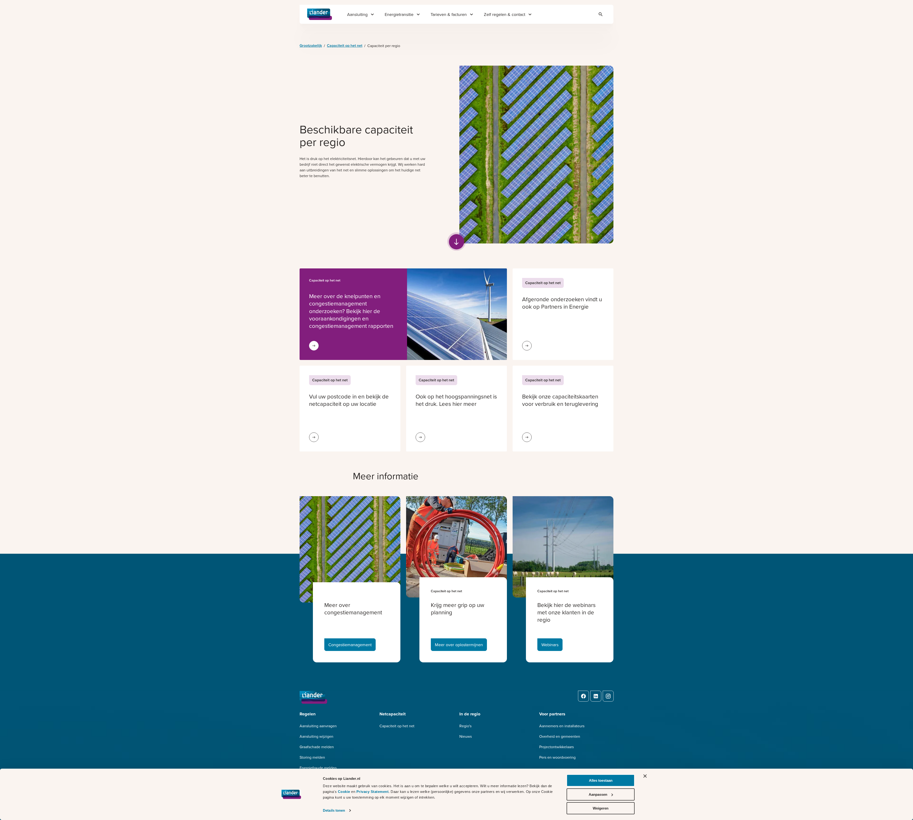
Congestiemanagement (350, 645)
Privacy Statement (372, 792)
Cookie (344, 792)
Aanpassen (598, 794)
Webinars (549, 645)
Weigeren (600, 808)
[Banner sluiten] (645, 776)
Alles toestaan (600, 780)
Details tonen (334, 810)
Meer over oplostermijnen (459, 645)
